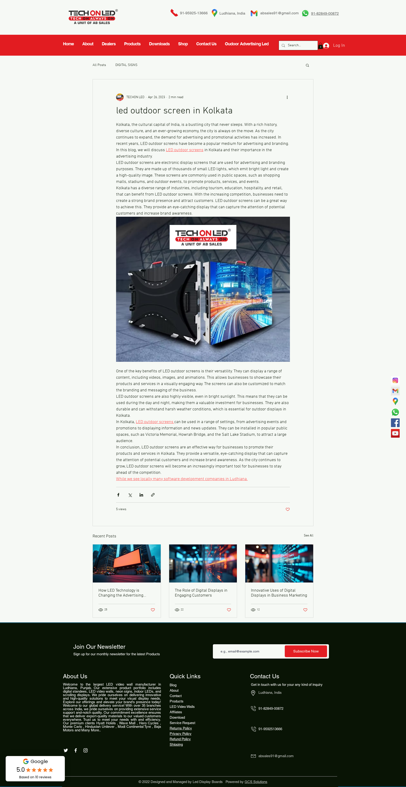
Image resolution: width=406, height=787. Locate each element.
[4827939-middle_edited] (395, 401)
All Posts (99, 65)
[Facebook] (395, 422)
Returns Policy (181, 728)
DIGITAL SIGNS (126, 65)
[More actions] (287, 97)
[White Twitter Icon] (66, 750)
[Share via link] (153, 495)
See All (308, 536)
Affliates (176, 712)
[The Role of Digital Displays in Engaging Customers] (203, 563)
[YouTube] (395, 433)
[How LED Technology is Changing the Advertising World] (127, 563)
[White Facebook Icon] (75, 750)
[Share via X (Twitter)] (130, 495)
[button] (307, 65)
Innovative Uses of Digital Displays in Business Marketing (279, 593)
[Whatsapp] (395, 412)
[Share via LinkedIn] (141, 495)
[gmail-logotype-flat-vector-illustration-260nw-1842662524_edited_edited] (395, 391)
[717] (395, 380)
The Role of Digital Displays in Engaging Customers (201, 593)
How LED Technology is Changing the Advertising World (120, 593)
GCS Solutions (256, 782)
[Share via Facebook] (118, 495)
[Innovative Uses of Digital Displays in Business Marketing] (279, 563)
